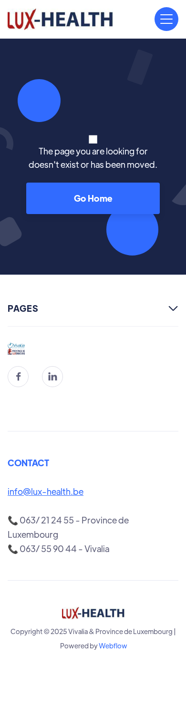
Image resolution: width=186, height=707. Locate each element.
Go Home (93, 198)
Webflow (113, 645)
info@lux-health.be (45, 491)
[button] (166, 19)
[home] (60, 19)
